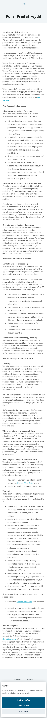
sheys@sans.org (9, 639)
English (17, 679)
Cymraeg (29, 679)
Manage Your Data (25, 483)
